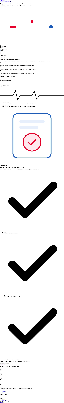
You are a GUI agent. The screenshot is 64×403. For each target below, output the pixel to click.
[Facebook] (0, 402)
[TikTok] (2, 402)
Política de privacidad (4, 399)
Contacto (6, 1)
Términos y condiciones (4, 400)
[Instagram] (1, 402)
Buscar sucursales (3, 364)
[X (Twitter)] (3, 402)
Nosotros (4, 1)
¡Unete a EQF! (9, 1)
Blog (2, 396)
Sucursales (1, 1)
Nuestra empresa (4, 391)
